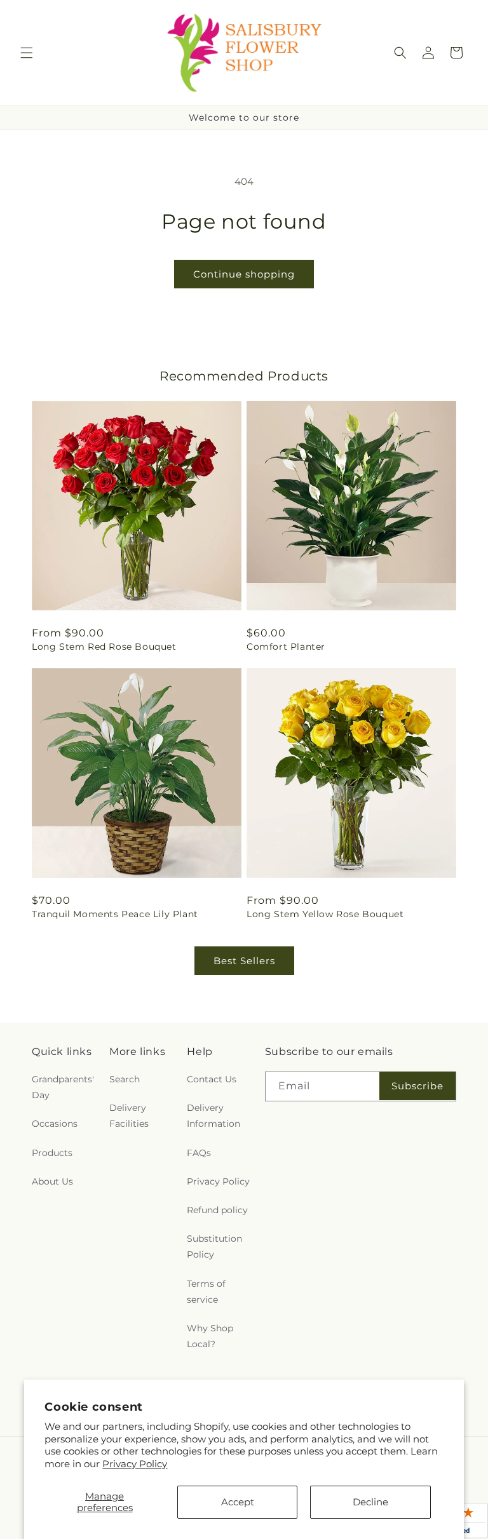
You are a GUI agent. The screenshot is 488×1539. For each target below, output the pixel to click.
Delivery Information (213, 1115)
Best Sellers (244, 961)
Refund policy (217, 1210)
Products (52, 1153)
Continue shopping (244, 274)
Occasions (55, 1123)
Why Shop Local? (210, 1336)
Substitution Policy (214, 1246)
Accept (237, 1502)
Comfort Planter (286, 646)
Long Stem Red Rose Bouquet (104, 646)
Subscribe (417, 1086)
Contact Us (211, 1079)
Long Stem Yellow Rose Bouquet (325, 914)
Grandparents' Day (63, 1087)
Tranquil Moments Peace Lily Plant (115, 914)
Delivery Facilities (129, 1115)
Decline (370, 1502)
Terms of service (206, 1291)
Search (124, 1079)
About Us (52, 1181)
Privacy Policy (134, 1464)
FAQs (199, 1153)
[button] (27, 53)
